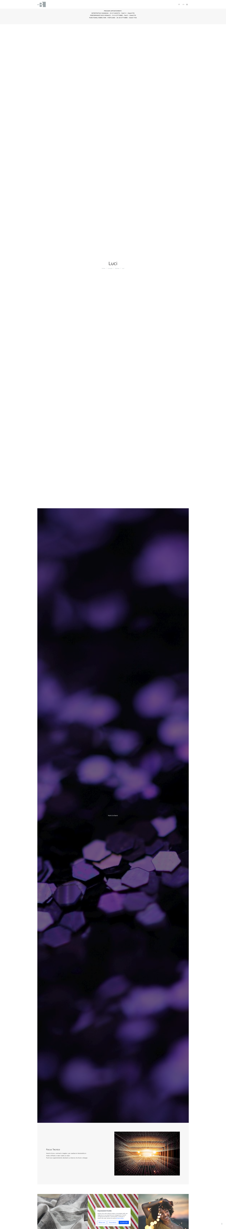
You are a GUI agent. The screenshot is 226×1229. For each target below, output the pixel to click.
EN (183, 4)
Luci (123, 268)
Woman (117, 268)
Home (103, 268)
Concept (110, 268)
